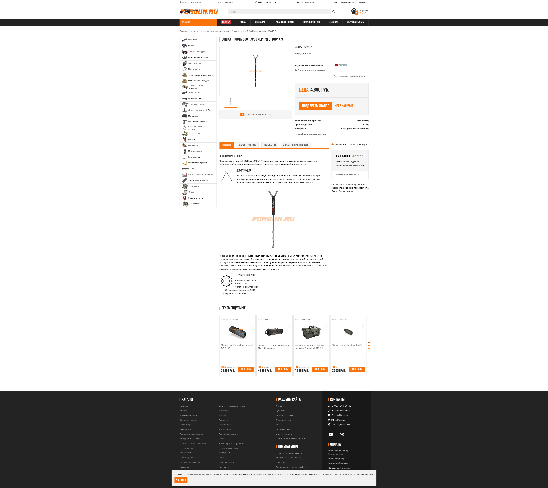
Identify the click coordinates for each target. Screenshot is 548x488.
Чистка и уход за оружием (231, 443)
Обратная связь (284, 429)
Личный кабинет (284, 434)
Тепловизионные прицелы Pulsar (292, 467)
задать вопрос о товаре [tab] (295, 145)
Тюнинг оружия (187, 457)
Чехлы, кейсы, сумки (228, 448)
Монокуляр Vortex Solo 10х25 (347, 345)
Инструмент (224, 453)
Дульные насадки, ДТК (190, 462)
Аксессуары (224, 410)
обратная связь (355, 22)
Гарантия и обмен (284, 415)
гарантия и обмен (284, 22)
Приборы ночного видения (193, 443)
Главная (183, 31)
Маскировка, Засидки (190, 439)
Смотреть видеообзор (258, 114)
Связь (222, 457)
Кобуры (222, 415)
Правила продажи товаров (289, 453)
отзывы (333, 22)
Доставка (280, 410)
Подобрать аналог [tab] (315, 106)
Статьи (279, 406)
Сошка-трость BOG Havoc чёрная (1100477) (254, 31)
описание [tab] (227, 145)
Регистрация (195, 2)
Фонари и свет (186, 453)
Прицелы (184, 406)
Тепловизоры (186, 448)
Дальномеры (186, 424)
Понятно (181, 480)
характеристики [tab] (247, 145)
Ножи (221, 439)
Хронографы (225, 429)
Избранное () (227, 2)
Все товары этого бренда (348, 76)
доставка (260, 22)
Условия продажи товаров (289, 457)
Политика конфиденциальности (291, 439)
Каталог (194, 31)
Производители (283, 420)
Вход (184, 2)
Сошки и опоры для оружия (215, 31)
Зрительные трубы (188, 415)
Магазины (184, 467)
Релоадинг (224, 467)
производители (311, 22)
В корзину (246, 369)
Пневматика (185, 429)
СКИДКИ (226, 22)
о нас (243, 22)
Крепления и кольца (189, 420)
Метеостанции (225, 424)
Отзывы (280, 424)
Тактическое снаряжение (192, 434)
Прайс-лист (281, 462)
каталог (186, 22)
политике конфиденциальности (269, 474)
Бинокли (184, 410)
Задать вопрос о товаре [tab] (311, 70)
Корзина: (364, 12)
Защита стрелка (226, 462)
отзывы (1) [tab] (270, 145)
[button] (369, 343)
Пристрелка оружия (228, 434)
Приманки (223, 420)
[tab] (311, 134)
